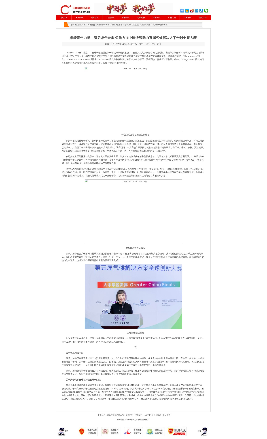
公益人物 (172, 18)
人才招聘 (148, 415)
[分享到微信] (206, 10)
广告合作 (120, 415)
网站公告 (166, 415)
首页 (85, 25)
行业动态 (141, 18)
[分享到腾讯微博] (197, 10)
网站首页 (64, 18)
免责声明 (129, 415)
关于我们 (101, 415)
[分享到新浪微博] (192, 10)
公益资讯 (110, 18)
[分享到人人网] (201, 10)
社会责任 (125, 18)
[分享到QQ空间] (187, 10)
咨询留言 (138, 415)
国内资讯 (79, 18)
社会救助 (187, 18)
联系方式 (110, 415)
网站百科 (203, 18)
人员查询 (157, 415)
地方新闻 (94, 18)
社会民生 (156, 18)
